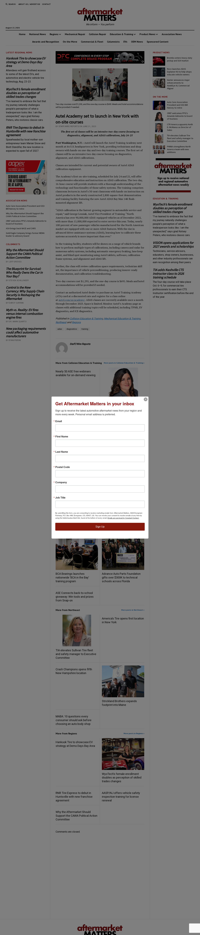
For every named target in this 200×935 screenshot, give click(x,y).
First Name (61, 436)
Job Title (60, 497)
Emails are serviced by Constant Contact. (123, 518)
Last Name (61, 452)
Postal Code (62, 467)
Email (58, 421)
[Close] (146, 399)
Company (61, 482)
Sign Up (100, 526)
